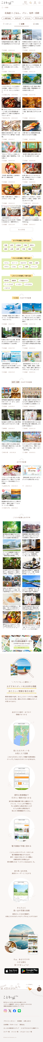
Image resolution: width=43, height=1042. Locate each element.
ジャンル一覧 (14, 1031)
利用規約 (19, 1021)
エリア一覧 (7, 1031)
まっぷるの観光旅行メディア (11, 1028)
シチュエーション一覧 (26, 1031)
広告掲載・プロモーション (11, 1024)
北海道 (6, 7)
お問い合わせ (27, 1021)
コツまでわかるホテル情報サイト (30, 1028)
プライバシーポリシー (10, 1021)
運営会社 (22, 1024)
